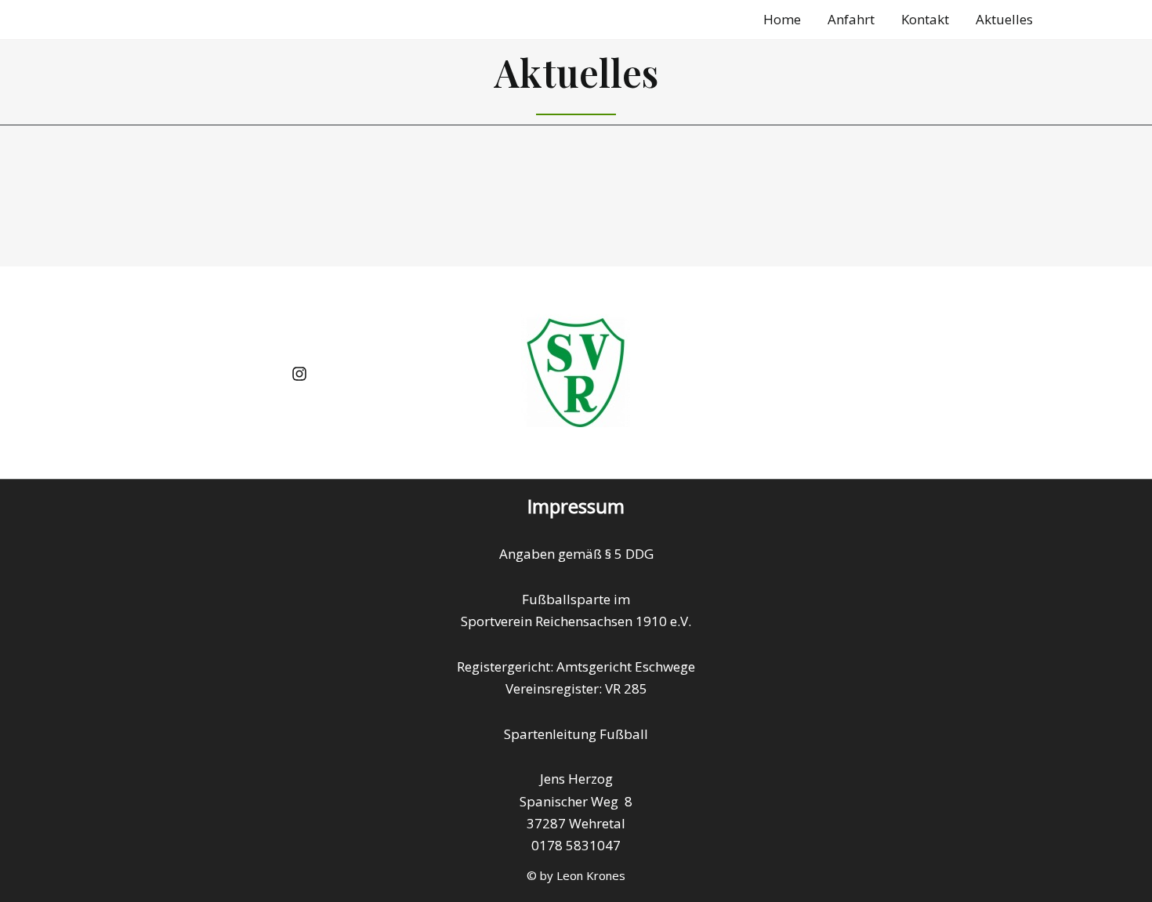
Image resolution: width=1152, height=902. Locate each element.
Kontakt (925, 19)
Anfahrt (851, 19)
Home (782, 19)
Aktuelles (1004, 19)
